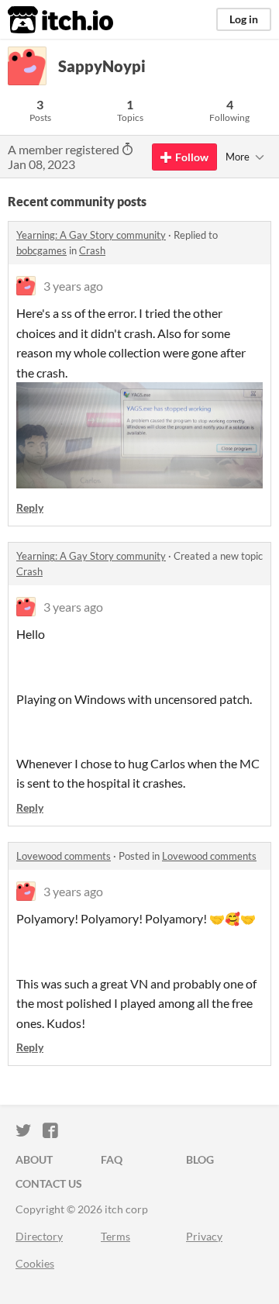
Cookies (35, 1263)
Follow (191, 157)
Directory (39, 1236)
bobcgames (41, 250)
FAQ (111, 1159)
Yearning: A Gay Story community (91, 235)
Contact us (49, 1183)
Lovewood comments (63, 856)
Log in (243, 19)
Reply (29, 507)
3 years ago (73, 285)
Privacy (204, 1236)
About (34, 1159)
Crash (92, 250)
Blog (200, 1159)
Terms (115, 1236)
